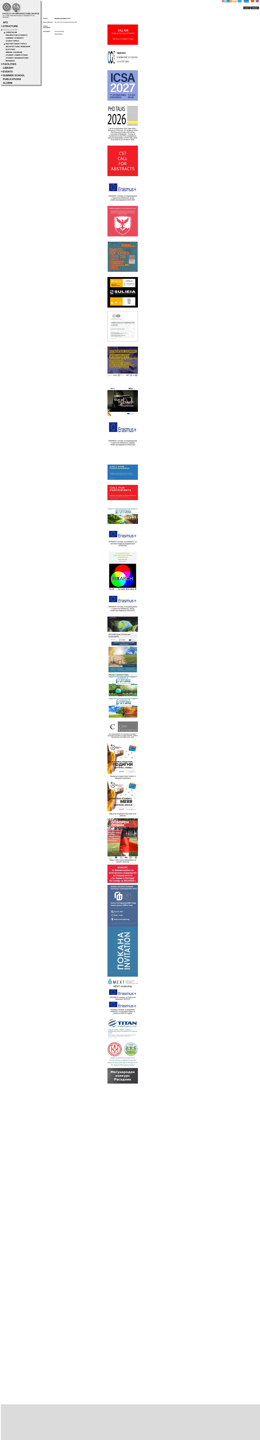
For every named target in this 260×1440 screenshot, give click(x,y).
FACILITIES (9, 64)
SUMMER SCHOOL (14, 75)
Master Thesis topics (16, 44)
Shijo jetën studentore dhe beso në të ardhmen (122, 815)
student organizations (17, 58)
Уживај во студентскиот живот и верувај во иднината (123, 777)
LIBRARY (8, 67)
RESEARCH (10, 61)
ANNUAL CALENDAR (14, 52)
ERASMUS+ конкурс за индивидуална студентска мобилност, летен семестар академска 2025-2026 (122, 198)
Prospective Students (16, 35)
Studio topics (12, 41)
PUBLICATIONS (12, 79)
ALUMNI (7, 83)
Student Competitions (17, 55)
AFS (5, 22)
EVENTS (8, 71)
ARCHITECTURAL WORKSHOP (18, 47)
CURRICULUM (11, 32)
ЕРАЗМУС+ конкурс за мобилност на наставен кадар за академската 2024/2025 (123, 544)
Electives (10, 49)
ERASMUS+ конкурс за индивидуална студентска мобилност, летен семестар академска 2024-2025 (122, 609)
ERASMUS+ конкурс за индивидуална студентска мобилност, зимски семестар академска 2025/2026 (122, 443)
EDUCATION (10, 29)
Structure (10, 26)
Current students (15, 38)
